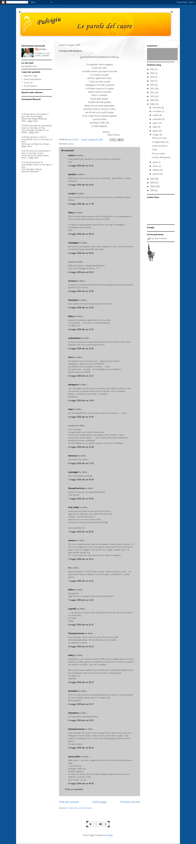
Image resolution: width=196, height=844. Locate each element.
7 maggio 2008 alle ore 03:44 (81, 499)
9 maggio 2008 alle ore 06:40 (81, 783)
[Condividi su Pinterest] (122, 139)
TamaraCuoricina (76, 488)
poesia (71, 144)
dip (31, 114)
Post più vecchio (130, 801)
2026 (152, 69)
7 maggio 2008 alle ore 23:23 (81, 600)
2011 (152, 92)
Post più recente (69, 801)
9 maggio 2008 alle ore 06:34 (81, 748)
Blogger (109, 835)
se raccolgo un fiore (36, 128)
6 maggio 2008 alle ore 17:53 (81, 463)
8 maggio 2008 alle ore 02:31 (81, 625)
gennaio (156, 174)
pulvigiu (42, 49)
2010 (152, 96)
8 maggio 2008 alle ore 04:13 (81, 646)
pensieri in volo (36, 137)
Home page (99, 801)
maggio (156, 134)
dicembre (157, 107)
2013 (152, 85)
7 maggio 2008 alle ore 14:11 (81, 559)
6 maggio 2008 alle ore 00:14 (81, 234)
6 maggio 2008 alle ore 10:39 (81, 291)
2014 (152, 81)
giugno (156, 131)
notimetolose (74, 338)
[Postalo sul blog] (113, 139)
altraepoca (73, 384)
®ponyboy (73, 300)
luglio (155, 127)
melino (71, 155)
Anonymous (34, 162)
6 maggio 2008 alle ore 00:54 (81, 253)
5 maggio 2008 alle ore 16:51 (81, 185)
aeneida (71, 174)
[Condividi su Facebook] (119, 139)
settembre (157, 119)
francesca (72, 456)
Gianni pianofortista (32, 79)
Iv (69, 568)
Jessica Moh (74, 756)
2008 (152, 104)
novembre (157, 111)
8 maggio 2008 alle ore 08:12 (81, 682)
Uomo (31, 151)
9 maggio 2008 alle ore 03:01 (81, 720)
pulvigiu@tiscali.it (29, 66)
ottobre (156, 115)
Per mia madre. (159, 153)
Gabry (71, 212)
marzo (156, 166)
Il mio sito (28, 82)
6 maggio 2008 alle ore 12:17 (81, 376)
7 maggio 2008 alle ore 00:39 (81, 479)
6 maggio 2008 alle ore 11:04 (81, 307)
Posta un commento (74, 789)
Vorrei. (155, 149)
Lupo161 (72, 609)
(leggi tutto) (33, 121)
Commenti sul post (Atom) (80, 808)
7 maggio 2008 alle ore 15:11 (81, 581)
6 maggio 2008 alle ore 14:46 (81, 447)
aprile (155, 162)
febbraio (156, 170)
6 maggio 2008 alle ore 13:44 (81, 417)
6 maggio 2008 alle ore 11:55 (81, 348)
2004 (152, 190)
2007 (152, 179)
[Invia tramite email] (110, 139)
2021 (152, 73)
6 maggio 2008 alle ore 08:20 (81, 272)
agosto (156, 123)
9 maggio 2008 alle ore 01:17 (81, 704)
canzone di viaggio (34, 116)
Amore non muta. (159, 138)
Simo (70, 357)
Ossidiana (73, 691)
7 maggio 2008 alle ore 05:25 (81, 532)
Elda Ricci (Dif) (30, 76)
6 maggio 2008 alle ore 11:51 (81, 329)
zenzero (72, 540)
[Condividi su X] (116, 139)
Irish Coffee (73, 507)
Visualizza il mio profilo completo (42, 54)
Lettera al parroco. (160, 146)
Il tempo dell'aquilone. (161, 157)
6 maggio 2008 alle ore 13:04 (81, 400)
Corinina (72, 281)
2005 (152, 186)
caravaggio (73, 243)
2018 (152, 77)
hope (70, 409)
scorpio (71, 193)
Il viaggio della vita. (160, 142)
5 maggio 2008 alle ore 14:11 (81, 166)
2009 (152, 100)
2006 (152, 182)
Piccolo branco (30, 86)
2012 (152, 88)
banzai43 (33, 125)
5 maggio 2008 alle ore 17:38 (81, 204)
